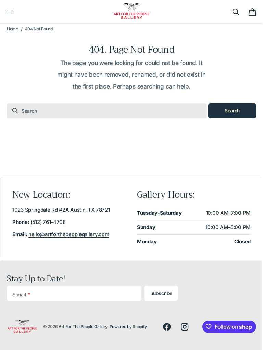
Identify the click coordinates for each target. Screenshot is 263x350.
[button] (9, 11)
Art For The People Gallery (83, 326)
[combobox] (104, 110)
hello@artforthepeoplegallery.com (68, 234)
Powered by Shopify (128, 326)
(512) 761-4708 (48, 222)
